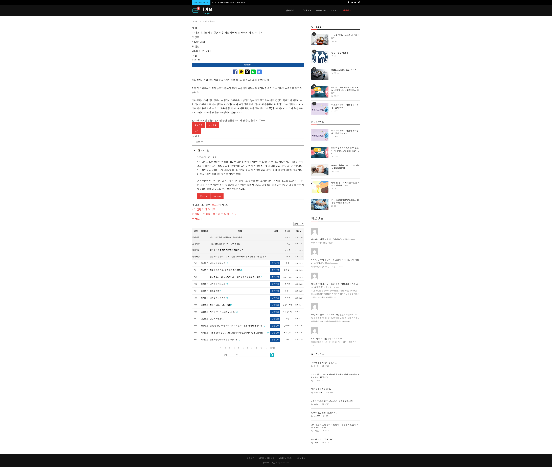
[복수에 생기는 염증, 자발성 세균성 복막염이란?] (319, 169)
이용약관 (250, 458)
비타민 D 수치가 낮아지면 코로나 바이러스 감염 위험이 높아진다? (345, 90)
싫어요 (212, 125)
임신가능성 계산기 (339, 52)
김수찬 (316, 366)
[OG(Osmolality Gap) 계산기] (319, 74)
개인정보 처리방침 (266, 458)
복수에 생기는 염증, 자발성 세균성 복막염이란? (345, 166)
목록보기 (197, 218)
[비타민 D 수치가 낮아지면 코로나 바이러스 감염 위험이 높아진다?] (319, 92)
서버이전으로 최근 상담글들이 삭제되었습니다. (332, 401)
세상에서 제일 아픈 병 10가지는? (326, 239)
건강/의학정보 (305, 10)
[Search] (358, 10)
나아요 (316, 404)
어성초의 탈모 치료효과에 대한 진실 (327, 314)
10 (261, 348)
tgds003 (317, 416)
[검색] (272, 355)
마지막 (273, 348)
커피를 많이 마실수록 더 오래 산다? (231, 2)
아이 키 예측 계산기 (320, 338)
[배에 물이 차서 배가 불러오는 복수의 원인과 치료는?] (319, 187)
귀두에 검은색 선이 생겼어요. (324, 362)
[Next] (215, 2)
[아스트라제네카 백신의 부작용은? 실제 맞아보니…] (319, 109)
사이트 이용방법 (286, 458)
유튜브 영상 (321, 10)
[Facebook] (348, 2)
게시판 (346, 10)
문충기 (328, 263)
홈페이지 (290, 10)
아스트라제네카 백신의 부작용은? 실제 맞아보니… (344, 106)
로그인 (215, 204)
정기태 (329, 287)
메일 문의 (301, 458)
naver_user (318, 392)
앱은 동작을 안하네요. (321, 389)
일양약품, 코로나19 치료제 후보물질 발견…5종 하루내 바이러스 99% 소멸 (335, 376)
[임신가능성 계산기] (319, 57)
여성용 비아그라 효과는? (322, 439)
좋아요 (198, 125)
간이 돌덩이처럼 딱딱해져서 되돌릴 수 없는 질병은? (345, 201)
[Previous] (213, 2)
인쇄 (197, 131)
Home (194, 21)
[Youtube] (352, 2)
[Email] (355, 2)
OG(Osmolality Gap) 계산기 (344, 70)
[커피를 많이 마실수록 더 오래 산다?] (319, 39)
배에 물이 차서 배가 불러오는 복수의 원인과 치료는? (345, 184)
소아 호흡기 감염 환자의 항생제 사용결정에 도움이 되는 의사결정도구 (335, 426)
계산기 (334, 10)
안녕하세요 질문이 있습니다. (324, 413)
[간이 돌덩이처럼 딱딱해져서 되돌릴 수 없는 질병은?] (319, 204)
